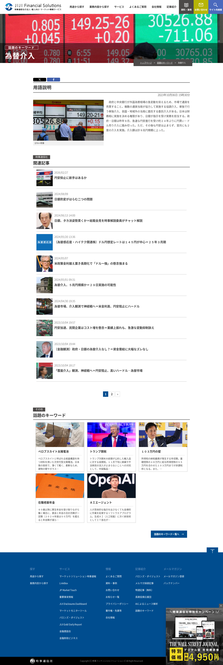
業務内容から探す (99, 7)
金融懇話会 (65, 631)
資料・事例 (111, 583)
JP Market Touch (67, 590)
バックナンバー (172, 583)
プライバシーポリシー (117, 604)
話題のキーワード (165, 63)
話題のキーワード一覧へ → (169, 534)
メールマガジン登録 (174, 576)
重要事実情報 (66, 597)
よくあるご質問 (137, 7)
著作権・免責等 (114, 611)
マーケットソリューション (73, 576)
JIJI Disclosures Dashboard (73, 604)
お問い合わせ (112, 590)
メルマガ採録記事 (144, 583)
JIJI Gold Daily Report (70, 624)
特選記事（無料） (144, 590)
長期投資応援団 (143, 597)
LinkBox (63, 583)
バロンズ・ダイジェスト (71, 617)
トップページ (146, 63)
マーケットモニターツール (73, 611)
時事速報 (91, 576)
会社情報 (156, 7)
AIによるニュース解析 (146, 604)
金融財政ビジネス (68, 638)
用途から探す (77, 7)
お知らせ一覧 (112, 597)
